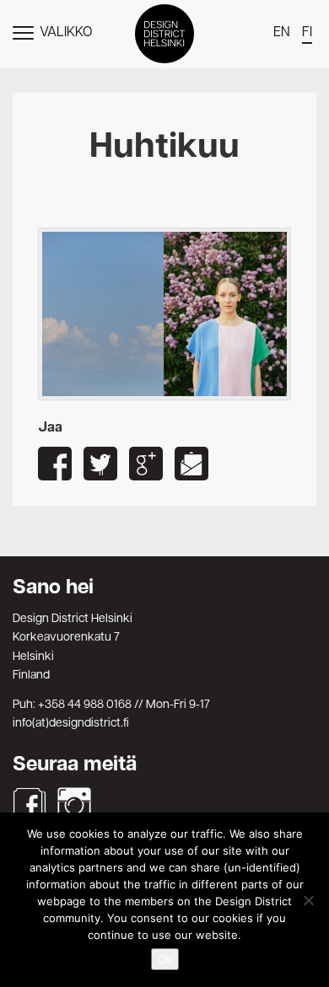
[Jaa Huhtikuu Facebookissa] (55, 463)
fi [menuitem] (307, 33)
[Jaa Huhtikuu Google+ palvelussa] (146, 463)
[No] (307, 900)
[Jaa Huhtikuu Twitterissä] (100, 463)
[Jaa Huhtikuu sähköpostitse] (191, 463)
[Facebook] (29, 804)
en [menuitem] (281, 33)
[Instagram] (74, 804)
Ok (165, 959)
